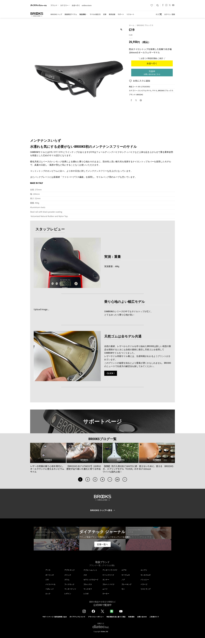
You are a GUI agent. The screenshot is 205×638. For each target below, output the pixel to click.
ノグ (123, 580)
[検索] (157, 5)
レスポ (86, 594)
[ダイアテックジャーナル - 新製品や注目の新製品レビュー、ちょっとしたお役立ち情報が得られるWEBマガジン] (38, 5)
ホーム (131, 25)
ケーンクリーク (108, 575)
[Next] (125, 479)
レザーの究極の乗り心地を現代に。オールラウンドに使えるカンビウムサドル (47, 469)
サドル (154, 90)
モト (123, 589)
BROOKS (139, 94)
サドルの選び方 (95, 14)
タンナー (105, 580)
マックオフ (88, 589)
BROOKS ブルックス (145, 25)
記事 (104, 14)
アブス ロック (69, 570)
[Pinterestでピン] (141, 100)
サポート (121, 14)
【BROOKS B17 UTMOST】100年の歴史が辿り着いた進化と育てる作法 (83, 467)
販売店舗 (112, 14)
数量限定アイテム (71, 14)
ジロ (47, 580)
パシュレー (145, 580)
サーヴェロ (125, 575)
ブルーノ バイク (108, 584)
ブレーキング (126, 584)
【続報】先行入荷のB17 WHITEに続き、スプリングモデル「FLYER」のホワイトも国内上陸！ (121, 469)
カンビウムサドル (144, 90)
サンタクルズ (146, 575)
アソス (47, 570)
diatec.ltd (104, 631)
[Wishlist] (152, 5)
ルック (47, 594)
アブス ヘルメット (90, 570)
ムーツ (104, 589)
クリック (67, 575)
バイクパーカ (50, 584)
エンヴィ (144, 570)
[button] (159, 14)
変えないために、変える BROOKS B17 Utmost (156, 467)
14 (117, 479)
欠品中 (152, 72)
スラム (66, 580)
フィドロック (69, 584)
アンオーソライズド (109, 570)
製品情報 (82, 14)
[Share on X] (136, 100)
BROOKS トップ (56, 14)
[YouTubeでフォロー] (173, 5)
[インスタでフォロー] (166, 5)
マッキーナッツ (70, 589)
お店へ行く (76, 5)
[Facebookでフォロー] (163, 5)
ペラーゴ (144, 584)
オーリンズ (49, 575)
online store (86, 5)
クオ (85, 575)
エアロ (123, 570)
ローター (105, 594)
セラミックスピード (91, 580)
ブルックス (88, 584)
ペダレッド (49, 589)
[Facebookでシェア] (131, 100)
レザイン (67, 594)
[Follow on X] (170, 5)
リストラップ (146, 589)
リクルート (130, 14)
